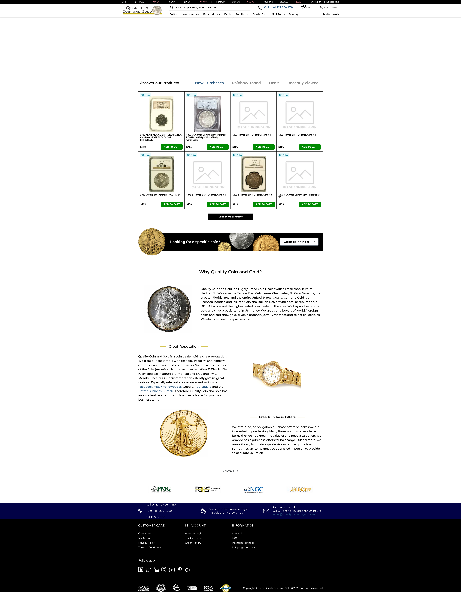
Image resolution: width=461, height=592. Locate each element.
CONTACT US (230, 530)
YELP (158, 445)
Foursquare (203, 445)
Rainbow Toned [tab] (246, 141)
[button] (225, 130)
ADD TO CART (172, 205)
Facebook (145, 445)
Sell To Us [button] (278, 14)
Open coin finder (296, 300)
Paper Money (211, 14)
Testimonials (331, 14)
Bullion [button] (173, 14)
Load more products (230, 275)
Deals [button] (227, 14)
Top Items (242, 14)
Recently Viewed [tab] (303, 141)
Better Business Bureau (155, 449)
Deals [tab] (274, 141)
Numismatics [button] (190, 14)
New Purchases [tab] (209, 141)
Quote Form (260, 14)
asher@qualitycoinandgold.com (294, 572)
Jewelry (294, 14)
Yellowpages (172, 445)
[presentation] (3, 75)
